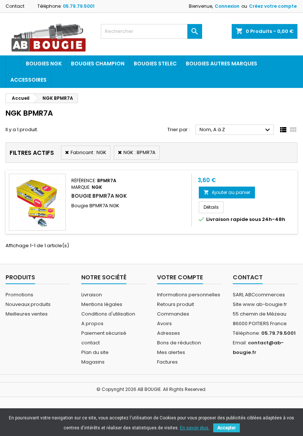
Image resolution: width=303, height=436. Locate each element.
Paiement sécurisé (103, 333)
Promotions (19, 294)
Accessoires (28, 80)
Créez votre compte (273, 6)
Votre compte (180, 277)
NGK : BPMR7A (139, 152)
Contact (15, 6)
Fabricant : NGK (88, 152)
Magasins (93, 361)
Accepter (226, 427)
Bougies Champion (98, 63)
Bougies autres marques (221, 63)
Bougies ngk (44, 63)
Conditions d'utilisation (108, 313)
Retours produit (175, 304)
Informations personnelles (188, 294)
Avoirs (164, 323)
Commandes (173, 313)
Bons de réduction (179, 342)
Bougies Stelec (155, 63)
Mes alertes (171, 352)
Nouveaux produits (28, 304)
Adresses (168, 333)
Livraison (91, 294)
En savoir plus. (195, 427)
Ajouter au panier (227, 192)
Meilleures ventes (27, 313)
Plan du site (95, 352)
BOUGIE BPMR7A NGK (99, 196)
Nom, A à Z (236, 130)
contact (90, 342)
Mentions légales (101, 304)
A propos (92, 323)
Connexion (227, 6)
